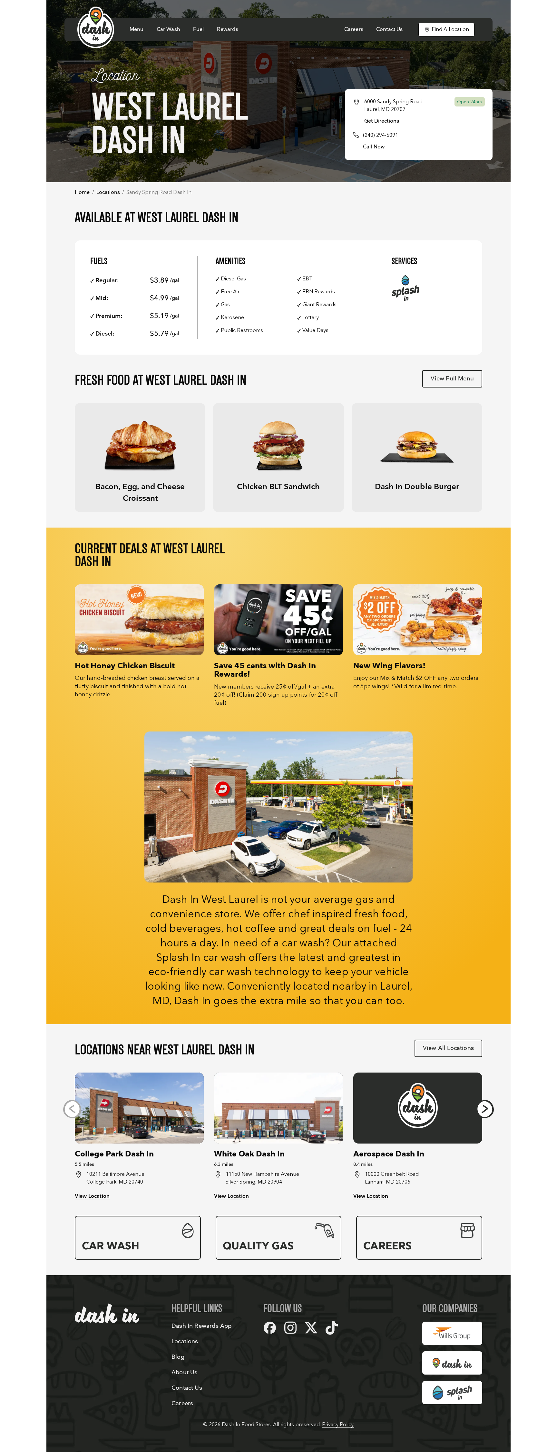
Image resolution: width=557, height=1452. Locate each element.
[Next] (485, 1109)
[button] (140, 457)
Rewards (227, 29)
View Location (92, 1196)
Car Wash (168, 29)
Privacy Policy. (338, 1425)
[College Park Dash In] (139, 1108)
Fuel (198, 29)
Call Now (374, 147)
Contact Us (389, 29)
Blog (177, 1357)
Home (82, 192)
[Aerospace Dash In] (417, 1108)
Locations (108, 192)
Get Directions (381, 121)
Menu (137, 29)
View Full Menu (452, 378)
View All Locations (448, 1048)
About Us (184, 1372)
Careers (353, 29)
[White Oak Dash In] (278, 1108)
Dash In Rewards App (201, 1326)
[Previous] (72, 1109)
